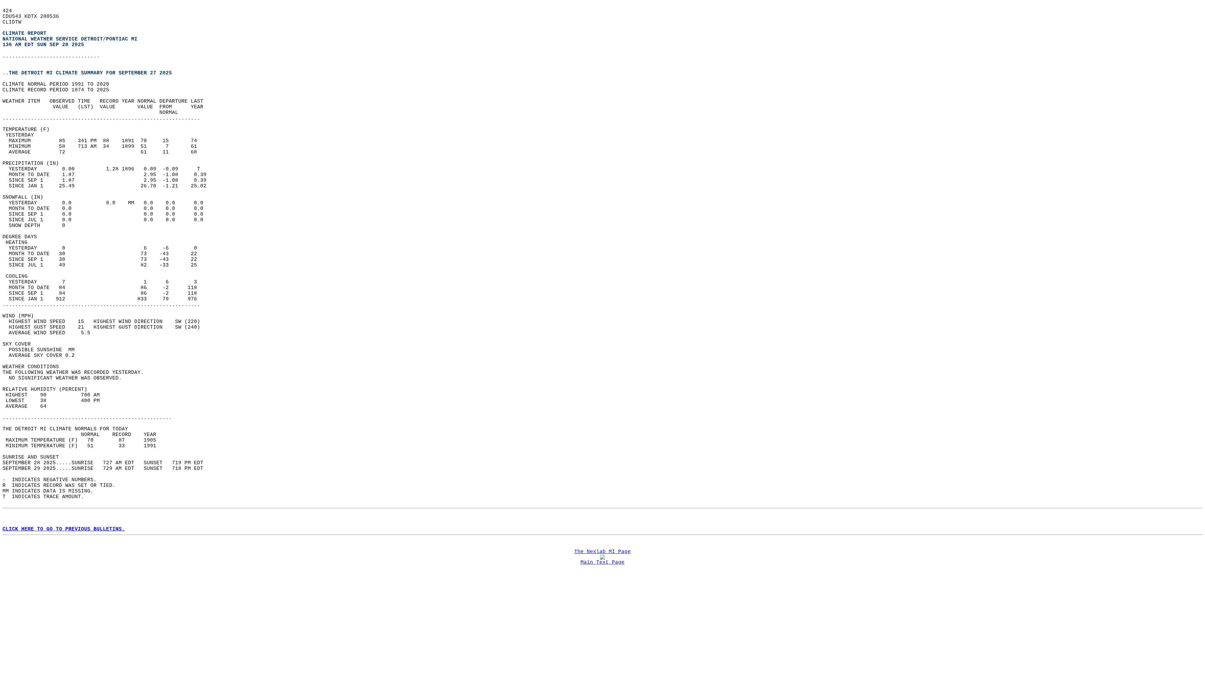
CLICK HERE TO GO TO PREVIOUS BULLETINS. (64, 529)
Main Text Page (602, 562)
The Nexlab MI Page (602, 552)
